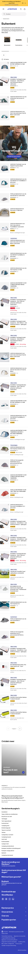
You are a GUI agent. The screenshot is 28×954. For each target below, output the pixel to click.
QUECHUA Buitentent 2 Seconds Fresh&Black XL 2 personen (17, 506)
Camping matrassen (7, 855)
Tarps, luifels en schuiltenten (10, 814)
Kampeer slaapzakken (8, 850)
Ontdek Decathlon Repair (14, 156)
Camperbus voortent (7, 834)
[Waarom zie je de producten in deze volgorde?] (2, 59)
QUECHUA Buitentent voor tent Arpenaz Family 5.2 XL (17, 447)
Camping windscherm (8, 846)
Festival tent (5, 823)
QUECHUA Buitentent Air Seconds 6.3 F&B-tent (17, 209)
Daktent (4, 853)
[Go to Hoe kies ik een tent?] (23, 772)
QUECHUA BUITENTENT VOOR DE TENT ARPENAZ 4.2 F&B (18, 401)
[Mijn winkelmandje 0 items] (24, 9)
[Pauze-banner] (22, 3)
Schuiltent (4, 812)
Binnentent (7, 45)
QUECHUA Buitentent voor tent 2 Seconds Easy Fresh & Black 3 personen (18, 113)
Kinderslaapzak (6, 828)
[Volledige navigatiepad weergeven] (2, 18)
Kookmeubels (5, 841)
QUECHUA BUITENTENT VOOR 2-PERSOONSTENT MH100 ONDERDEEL (18, 476)
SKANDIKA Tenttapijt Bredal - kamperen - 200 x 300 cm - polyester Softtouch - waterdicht (18, 387)
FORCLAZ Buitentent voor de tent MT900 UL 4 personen (18, 194)
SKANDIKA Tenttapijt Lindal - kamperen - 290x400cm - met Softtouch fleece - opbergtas (18, 539)
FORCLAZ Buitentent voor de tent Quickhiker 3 (18, 619)
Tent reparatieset (6, 821)
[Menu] (3, 9)
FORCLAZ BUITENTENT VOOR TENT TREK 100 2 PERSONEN (18, 490)
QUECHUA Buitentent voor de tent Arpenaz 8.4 (18, 602)
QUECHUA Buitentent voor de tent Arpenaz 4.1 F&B (18, 268)
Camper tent (5, 843)
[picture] (4, 66)
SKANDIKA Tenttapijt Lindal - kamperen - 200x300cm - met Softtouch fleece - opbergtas (18, 82)
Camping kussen (6, 837)
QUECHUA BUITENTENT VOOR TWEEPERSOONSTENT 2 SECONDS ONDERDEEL (18, 432)
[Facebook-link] (3, 899)
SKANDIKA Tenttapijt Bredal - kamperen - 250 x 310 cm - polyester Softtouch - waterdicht (18, 682)
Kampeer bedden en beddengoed (11, 848)
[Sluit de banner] (25, 3)
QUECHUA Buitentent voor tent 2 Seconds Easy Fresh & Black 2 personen (18, 355)
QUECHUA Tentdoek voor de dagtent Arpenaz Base (18, 165)
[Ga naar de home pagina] (12, 9)
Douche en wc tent (7, 816)
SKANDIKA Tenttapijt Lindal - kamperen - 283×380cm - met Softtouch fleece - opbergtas (18, 323)
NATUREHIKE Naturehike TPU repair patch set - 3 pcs (18, 665)
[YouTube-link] (6, 899)
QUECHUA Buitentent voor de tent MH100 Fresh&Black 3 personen (18, 417)
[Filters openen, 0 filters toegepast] (4, 55)
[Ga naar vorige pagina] (8, 729)
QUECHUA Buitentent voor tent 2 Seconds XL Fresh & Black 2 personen (17, 242)
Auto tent (4, 839)
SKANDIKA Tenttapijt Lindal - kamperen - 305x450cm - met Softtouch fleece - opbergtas (18, 523)
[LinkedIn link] (13, 899)
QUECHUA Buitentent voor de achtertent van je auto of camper (18, 98)
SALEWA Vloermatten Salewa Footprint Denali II (18, 698)
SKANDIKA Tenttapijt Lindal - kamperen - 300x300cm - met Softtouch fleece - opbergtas (18, 340)
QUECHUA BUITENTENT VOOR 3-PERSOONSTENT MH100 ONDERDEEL (18, 284)
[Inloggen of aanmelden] (21, 9)
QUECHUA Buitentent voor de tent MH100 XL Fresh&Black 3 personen (18, 180)
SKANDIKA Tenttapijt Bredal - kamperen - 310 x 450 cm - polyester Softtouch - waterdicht (18, 302)
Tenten (3, 832)
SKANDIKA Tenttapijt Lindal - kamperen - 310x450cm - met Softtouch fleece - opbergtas (18, 650)
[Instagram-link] (9, 899)
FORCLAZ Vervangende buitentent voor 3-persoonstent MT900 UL (17, 633)
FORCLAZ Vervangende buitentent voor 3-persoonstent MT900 (17, 461)
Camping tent (5, 825)
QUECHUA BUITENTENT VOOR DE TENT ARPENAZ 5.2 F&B (18, 63)
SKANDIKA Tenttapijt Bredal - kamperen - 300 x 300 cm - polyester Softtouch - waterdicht (18, 556)
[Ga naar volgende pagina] (20, 729)
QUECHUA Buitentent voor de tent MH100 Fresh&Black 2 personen (18, 255)
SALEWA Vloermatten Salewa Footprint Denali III (18, 712)
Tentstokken (18, 45)
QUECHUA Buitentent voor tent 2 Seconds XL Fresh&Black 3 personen (17, 225)
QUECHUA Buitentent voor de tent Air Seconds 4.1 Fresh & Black (18, 369)
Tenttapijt (4, 818)
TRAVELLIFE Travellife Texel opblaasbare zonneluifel (18, 572)
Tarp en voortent (6, 830)
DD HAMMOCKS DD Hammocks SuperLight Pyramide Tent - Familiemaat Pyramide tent (18, 589)
